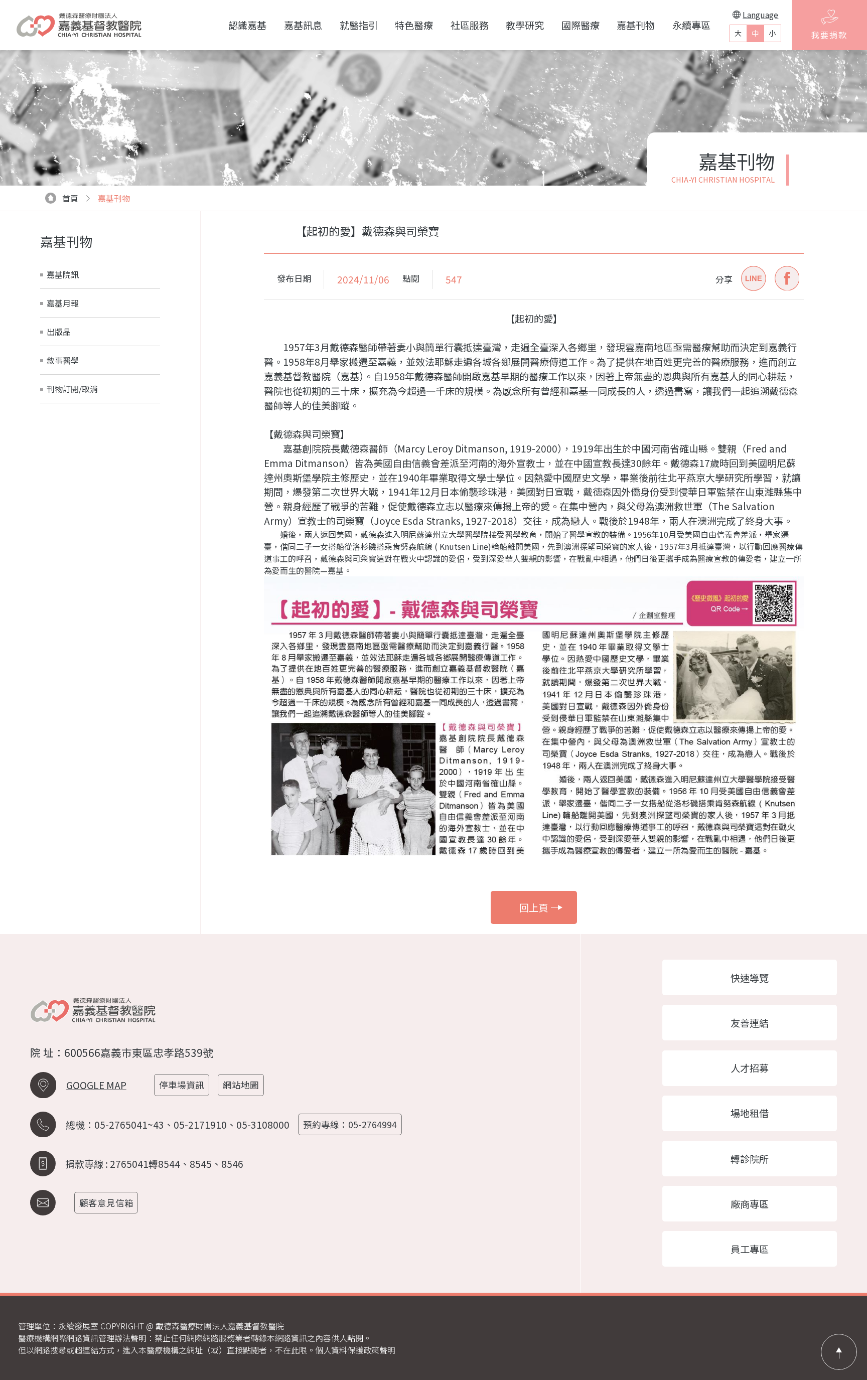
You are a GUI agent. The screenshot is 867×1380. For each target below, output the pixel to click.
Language (760, 15)
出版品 (59, 332)
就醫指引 (359, 25)
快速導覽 (750, 978)
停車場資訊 (181, 1085)
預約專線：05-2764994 (350, 1124)
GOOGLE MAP (96, 1085)
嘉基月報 (63, 303)
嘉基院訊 (63, 274)
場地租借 (750, 1113)
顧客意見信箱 (106, 1202)
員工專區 (750, 1249)
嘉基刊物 (636, 25)
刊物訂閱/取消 (72, 389)
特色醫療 (414, 25)
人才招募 (750, 1068)
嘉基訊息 (303, 25)
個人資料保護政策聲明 (355, 1350)
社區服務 (470, 25)
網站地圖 (241, 1085)
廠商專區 (750, 1204)
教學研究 (525, 25)
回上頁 (533, 907)
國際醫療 (580, 25)
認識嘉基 (247, 25)
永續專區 (691, 25)
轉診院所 (750, 1159)
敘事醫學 (63, 360)
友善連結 (750, 1023)
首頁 (70, 198)
